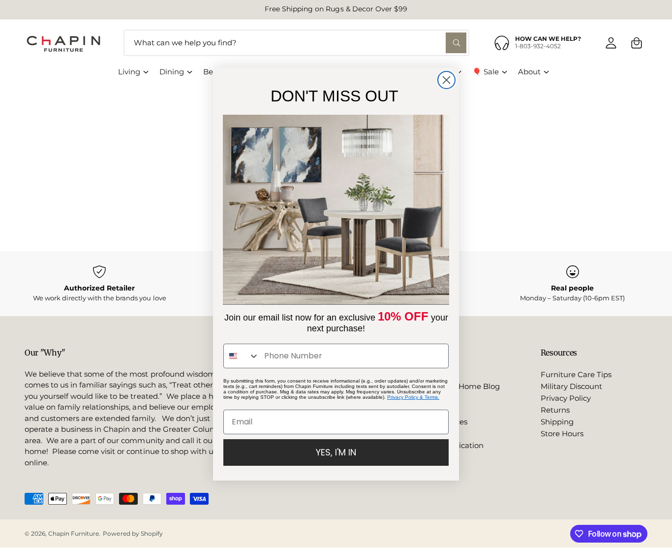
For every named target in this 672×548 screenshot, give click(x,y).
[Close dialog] (446, 80)
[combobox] (241, 356)
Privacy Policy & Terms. (413, 397)
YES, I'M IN (336, 452)
